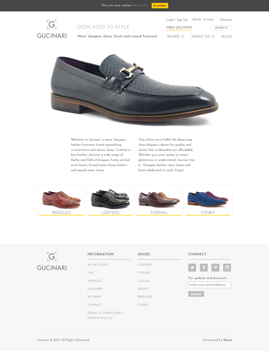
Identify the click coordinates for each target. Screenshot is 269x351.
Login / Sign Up (176, 20)
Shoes (173, 37)
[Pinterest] (215, 268)
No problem (159, 5)
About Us (200, 37)
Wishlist (94, 281)
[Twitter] (192, 268)
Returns (94, 297)
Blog (227, 37)
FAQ (90, 273)
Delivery (94, 289)
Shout (227, 340)
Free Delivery (179, 27)
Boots (143, 289)
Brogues (145, 297)
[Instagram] (227, 268)
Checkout (226, 20)
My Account (97, 264)
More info (140, 5)
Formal (144, 273)
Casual (144, 281)
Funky (143, 305)
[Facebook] (204, 268)
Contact (94, 305)
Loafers (144, 264)
